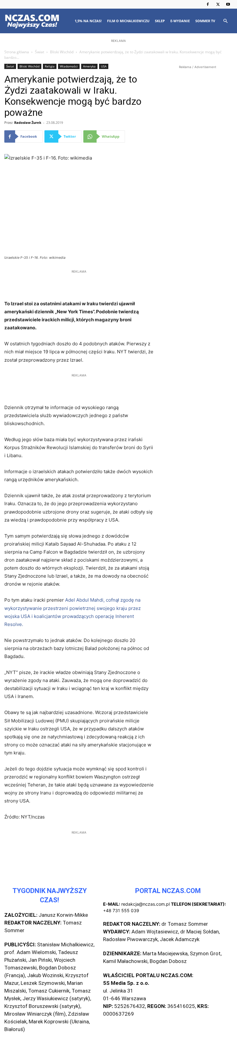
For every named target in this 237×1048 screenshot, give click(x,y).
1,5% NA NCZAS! (88, 20)
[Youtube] (228, 4)
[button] (225, 21)
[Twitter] (217, 4)
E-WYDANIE (180, 20)
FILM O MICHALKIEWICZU (128, 20)
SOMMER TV (205, 20)
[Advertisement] (118, 84)
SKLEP (160, 20)
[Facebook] (207, 4)
